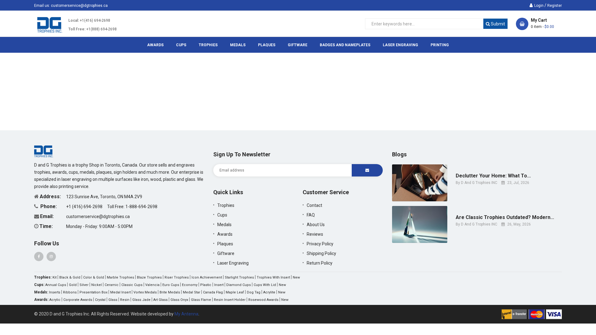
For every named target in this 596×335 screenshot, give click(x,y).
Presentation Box (93, 292)
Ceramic (112, 285)
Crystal (100, 300)
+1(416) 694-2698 (95, 20)
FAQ (311, 214)
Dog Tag (253, 292)
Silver (83, 285)
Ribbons (70, 292)
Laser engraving (233, 263)
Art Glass (160, 300)
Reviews (315, 234)
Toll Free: (76, 29)
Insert (219, 285)
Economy (189, 285)
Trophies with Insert (273, 277)
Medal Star (191, 292)
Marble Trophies (120, 277)
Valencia (152, 285)
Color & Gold (93, 277)
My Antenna (186, 313)
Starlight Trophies (239, 277)
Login (539, 5)
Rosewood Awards (263, 300)
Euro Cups (170, 285)
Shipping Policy (321, 253)
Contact (314, 205)
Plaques (225, 243)
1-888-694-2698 (141, 206)
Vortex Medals (145, 292)
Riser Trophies (177, 277)
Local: (73, 20)
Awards (225, 234)
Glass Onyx (179, 300)
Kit (54, 277)
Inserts (54, 292)
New (296, 277)
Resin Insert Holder (230, 300)
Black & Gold (69, 277)
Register (554, 5)
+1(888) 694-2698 (101, 29)
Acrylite (269, 292)
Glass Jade (141, 300)
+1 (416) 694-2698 (84, 206)
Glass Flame (201, 300)
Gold (73, 285)
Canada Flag (213, 292)
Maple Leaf (235, 292)
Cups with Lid (265, 285)
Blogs (399, 154)
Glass (112, 300)
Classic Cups (131, 285)
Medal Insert (120, 292)
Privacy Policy (320, 243)
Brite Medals (170, 292)
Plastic (205, 285)
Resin (124, 300)
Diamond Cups (238, 285)
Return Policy (319, 263)
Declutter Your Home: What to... (493, 176)
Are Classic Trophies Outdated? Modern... (505, 217)
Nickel (96, 285)
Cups (222, 214)
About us (316, 224)
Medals (224, 224)
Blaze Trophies (149, 277)
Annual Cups (55, 285)
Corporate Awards (77, 300)
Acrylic (55, 300)
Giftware (225, 253)
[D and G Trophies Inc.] (43, 151)
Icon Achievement (207, 277)
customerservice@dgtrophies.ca (79, 5)
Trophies (225, 205)
